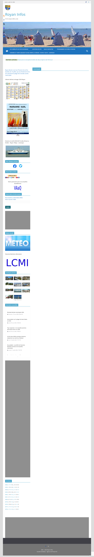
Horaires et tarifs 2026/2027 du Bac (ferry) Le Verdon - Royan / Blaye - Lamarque (32, 52)
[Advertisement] (17, 220)
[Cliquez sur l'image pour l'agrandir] (17, 102)
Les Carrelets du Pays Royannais (19, 49)
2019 (6, 502)
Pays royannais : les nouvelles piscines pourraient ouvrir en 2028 (16, 328)
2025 (6, 487)
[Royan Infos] (47, 23)
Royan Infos (15, 14)
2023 (6, 492)
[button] (29, 49)
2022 (6, 494)
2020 (6, 499)
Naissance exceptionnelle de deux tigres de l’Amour (35, 59)
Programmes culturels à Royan (66, 49)
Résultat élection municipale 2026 (15, 312)
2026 (6, 484)
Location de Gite (36, 49)
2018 (6, 504)
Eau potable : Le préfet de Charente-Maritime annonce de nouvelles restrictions (16, 346)
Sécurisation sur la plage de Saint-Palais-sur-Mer (17, 320)
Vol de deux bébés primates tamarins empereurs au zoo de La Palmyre (16, 337)
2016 (6, 509)
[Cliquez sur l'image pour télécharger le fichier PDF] (17, 82)
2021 (6, 497)
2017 (6, 506)
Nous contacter (48, 49)
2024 (6, 489)
